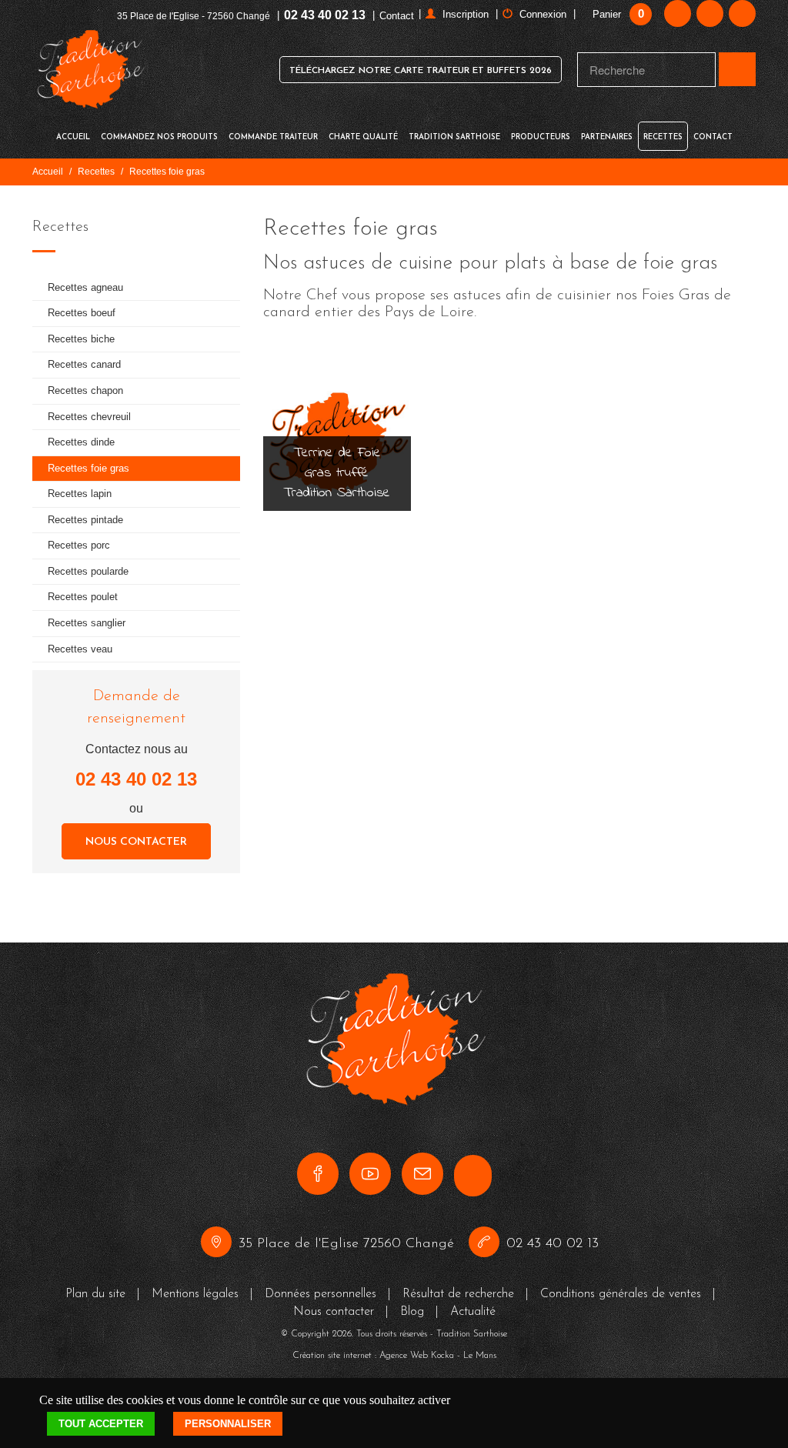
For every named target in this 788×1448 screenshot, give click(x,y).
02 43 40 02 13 (325, 15)
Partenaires (607, 137)
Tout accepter (100, 1424)
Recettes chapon (85, 390)
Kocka (442, 1355)
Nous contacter (136, 842)
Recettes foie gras (88, 468)
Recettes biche (81, 339)
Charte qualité (363, 137)
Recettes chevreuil (89, 416)
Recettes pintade (85, 519)
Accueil (73, 137)
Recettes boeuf (81, 313)
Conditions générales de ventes (620, 1294)
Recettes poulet (83, 596)
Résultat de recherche (458, 1294)
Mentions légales (195, 1294)
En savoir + (337, 492)
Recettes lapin (80, 493)
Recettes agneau (85, 287)
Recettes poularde (88, 571)
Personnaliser (228, 1424)
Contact (396, 16)
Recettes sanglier (86, 623)
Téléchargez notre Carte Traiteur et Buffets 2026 (420, 70)
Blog (412, 1312)
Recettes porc (79, 545)
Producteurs (540, 137)
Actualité (473, 1312)
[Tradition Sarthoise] (89, 69)
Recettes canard (84, 364)
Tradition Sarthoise (454, 137)
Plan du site (95, 1294)
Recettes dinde (81, 442)
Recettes (663, 137)
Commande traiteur (273, 137)
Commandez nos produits (159, 137)
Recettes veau (80, 649)
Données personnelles (320, 1294)
